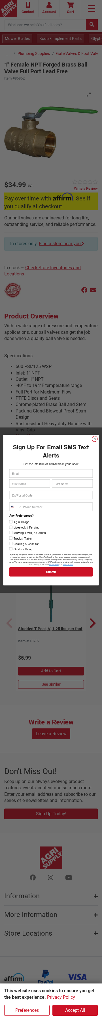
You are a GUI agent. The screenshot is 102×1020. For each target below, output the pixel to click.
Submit (51, 572)
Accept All (75, 1010)
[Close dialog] (95, 439)
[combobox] (15, 506)
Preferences (27, 1010)
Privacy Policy (61, 997)
